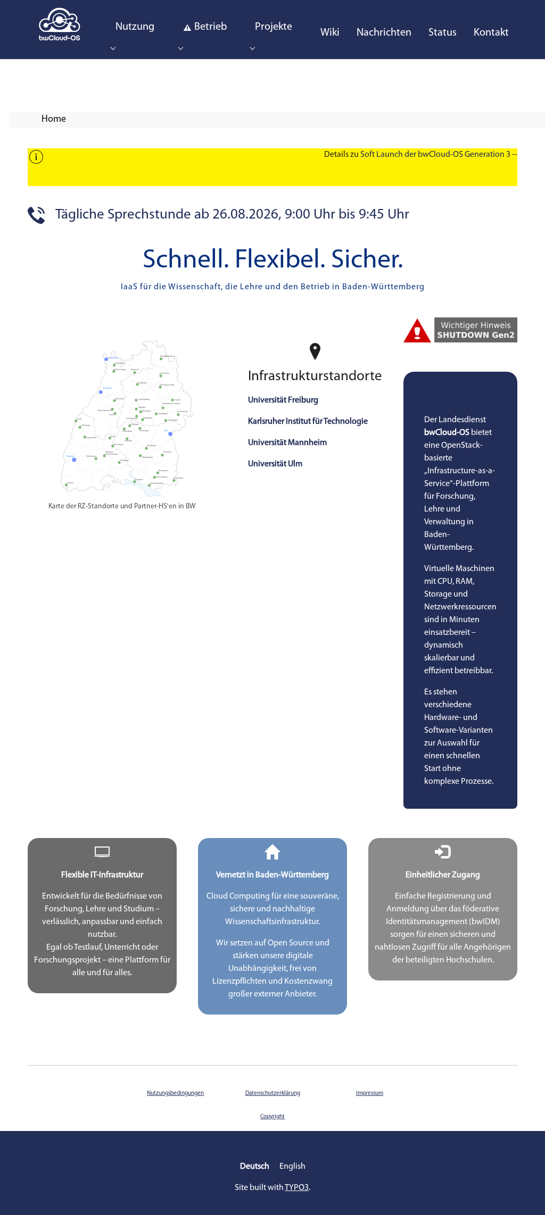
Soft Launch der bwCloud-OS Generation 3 (435, 154)
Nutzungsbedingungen (175, 1093)
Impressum (369, 1093)
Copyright (272, 1117)
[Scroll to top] (521, 1191)
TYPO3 (297, 1188)
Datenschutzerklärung (272, 1093)
